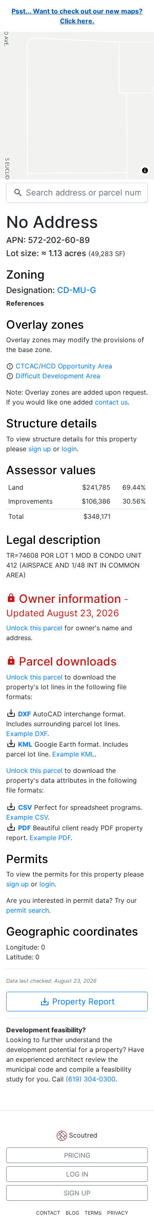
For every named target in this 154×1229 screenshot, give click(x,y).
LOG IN (77, 1174)
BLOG (72, 1213)
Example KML (73, 754)
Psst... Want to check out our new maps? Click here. (77, 16)
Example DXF (26, 733)
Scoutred (83, 1135)
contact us (111, 402)
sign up (39, 449)
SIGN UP (77, 1193)
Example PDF (50, 838)
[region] (77, 105)
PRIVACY (117, 1213)
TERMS (93, 1213)
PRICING (77, 1155)
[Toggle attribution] (145, 170)
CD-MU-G (76, 290)
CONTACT (48, 1213)
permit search (27, 910)
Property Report (77, 1001)
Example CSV (27, 817)
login (69, 449)
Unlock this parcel (34, 628)
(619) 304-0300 (90, 1079)
